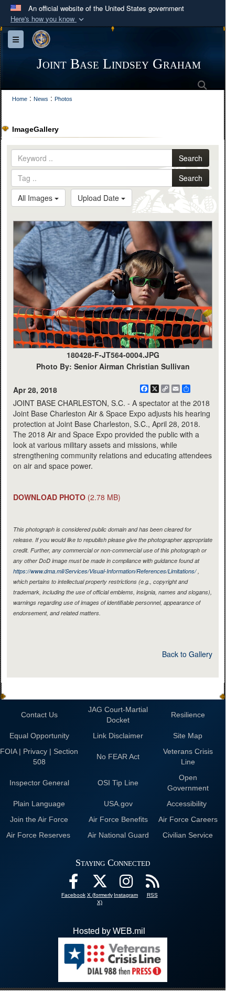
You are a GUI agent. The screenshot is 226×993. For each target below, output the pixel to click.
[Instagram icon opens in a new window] (126, 883)
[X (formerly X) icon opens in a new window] (100, 883)
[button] (48, 19)
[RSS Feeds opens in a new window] (152, 883)
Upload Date (99, 198)
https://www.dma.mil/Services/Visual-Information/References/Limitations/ (104, 571)
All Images (36, 198)
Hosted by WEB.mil (109, 931)
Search (190, 158)
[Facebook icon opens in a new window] (73, 883)
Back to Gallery (187, 654)
